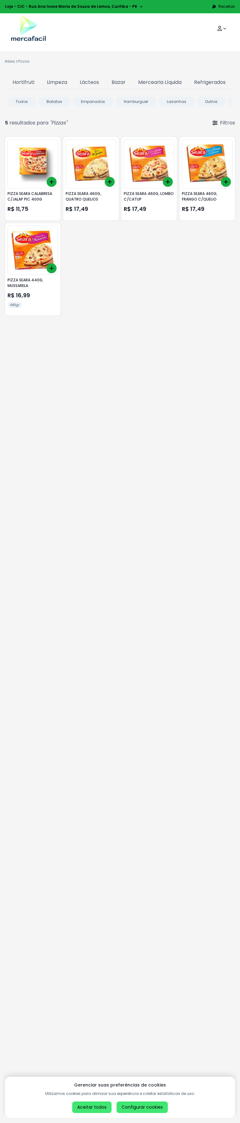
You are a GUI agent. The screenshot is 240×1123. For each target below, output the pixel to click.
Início (10, 61)
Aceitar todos (92, 1107)
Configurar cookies (142, 1107)
